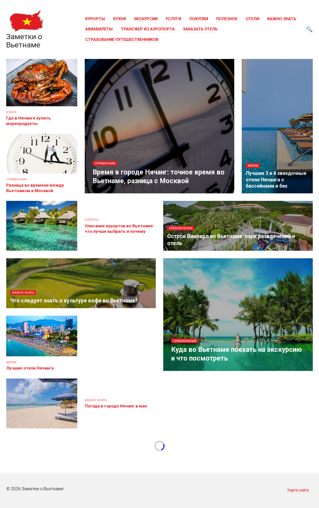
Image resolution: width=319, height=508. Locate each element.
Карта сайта (298, 490)
